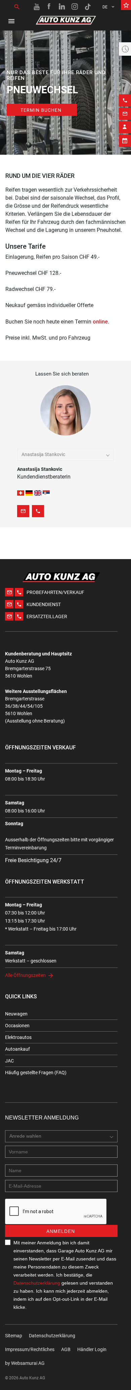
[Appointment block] (125, 141)
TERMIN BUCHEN (40, 110)
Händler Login (91, 1349)
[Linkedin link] (62, 6)
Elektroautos (18, 1037)
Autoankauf (17, 1049)
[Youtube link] (36, 6)
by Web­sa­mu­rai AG (25, 1363)
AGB (66, 1349)
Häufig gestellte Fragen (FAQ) (36, 1072)
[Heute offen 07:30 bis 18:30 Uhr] (125, 49)
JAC (9, 1060)
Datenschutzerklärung (36, 1283)
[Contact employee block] (125, 127)
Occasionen (17, 1025)
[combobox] (65, 455)
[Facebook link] (49, 6)
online (100, 321)
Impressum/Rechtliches (29, 1349)
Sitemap (13, 1335)
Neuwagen (16, 1013)
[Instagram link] (75, 6)
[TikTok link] (87, 6)
